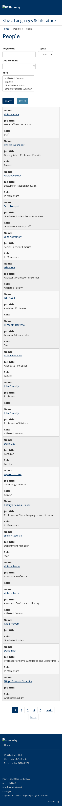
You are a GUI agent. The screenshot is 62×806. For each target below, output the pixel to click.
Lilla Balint (9, 267)
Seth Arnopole (12, 206)
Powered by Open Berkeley (16, 779)
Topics (42, 48)
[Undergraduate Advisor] (18, 89)
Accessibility (9, 783)
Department (10, 60)
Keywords (8, 48)
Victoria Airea (11, 114)
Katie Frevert (11, 623)
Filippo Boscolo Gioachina (18, 681)
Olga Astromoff (12, 236)
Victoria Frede (12, 566)
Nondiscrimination (12, 787)
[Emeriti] (18, 82)
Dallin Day (9, 443)
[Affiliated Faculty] (18, 78)
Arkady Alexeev (12, 175)
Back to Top (54, 801)
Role (5, 72)
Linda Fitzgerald (13, 535)
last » (34, 717)
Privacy (6, 791)
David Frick (10, 650)
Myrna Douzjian (12, 474)
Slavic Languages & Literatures (30, 20)
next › (50, 710)
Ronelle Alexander (14, 144)
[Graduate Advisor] (18, 85)
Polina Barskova (13, 355)
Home (5, 28)
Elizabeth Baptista (14, 324)
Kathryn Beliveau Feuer (17, 505)
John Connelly (11, 386)
